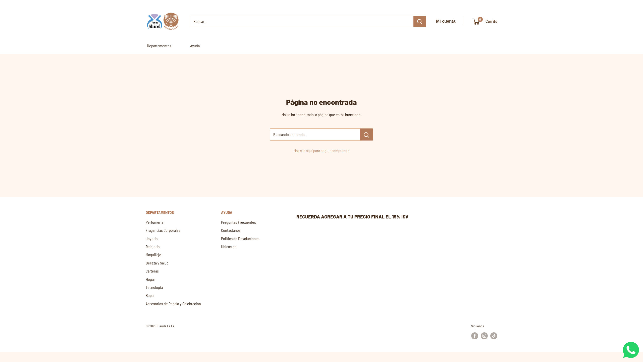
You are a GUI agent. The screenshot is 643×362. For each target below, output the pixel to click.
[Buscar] (419, 21)
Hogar (150, 279)
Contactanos (231, 230)
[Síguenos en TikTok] (493, 335)
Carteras (152, 270)
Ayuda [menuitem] (195, 45)
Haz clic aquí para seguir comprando (321, 150)
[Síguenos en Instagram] (484, 335)
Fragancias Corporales (163, 230)
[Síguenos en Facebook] (474, 335)
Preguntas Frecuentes (238, 222)
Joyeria (151, 238)
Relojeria (152, 246)
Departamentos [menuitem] (159, 45)
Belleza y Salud (157, 262)
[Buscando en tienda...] (366, 134)
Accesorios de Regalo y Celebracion (173, 303)
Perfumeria (154, 222)
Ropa (149, 295)
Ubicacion (229, 246)
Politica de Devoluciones (240, 238)
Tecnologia (154, 287)
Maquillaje (153, 254)
